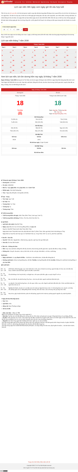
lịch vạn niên (13, 13)
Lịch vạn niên (18, 2)
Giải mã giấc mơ (62, 2)
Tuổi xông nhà (53, 2)
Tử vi (23, 2)
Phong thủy (69, 2)
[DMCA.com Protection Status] (4, 470)
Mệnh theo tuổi (36, 2)
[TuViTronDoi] (6, 2)
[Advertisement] (39, 168)
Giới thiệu (37, 462)
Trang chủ (30, 462)
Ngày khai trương (45, 2)
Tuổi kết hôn (29, 2)
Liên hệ (48, 462)
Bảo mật (43, 462)
